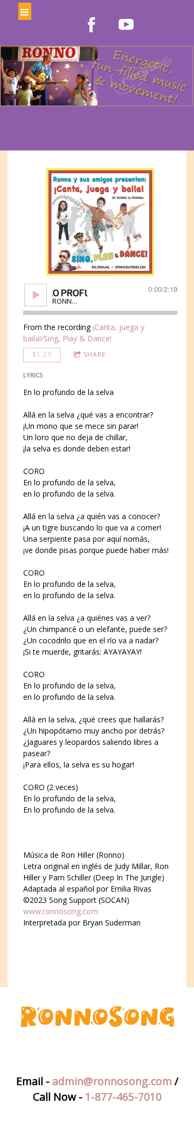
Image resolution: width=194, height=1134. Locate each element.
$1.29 (42, 354)
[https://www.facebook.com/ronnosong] (91, 24)
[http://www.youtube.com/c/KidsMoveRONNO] (126, 24)
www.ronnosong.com (60, 911)
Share (95, 354)
